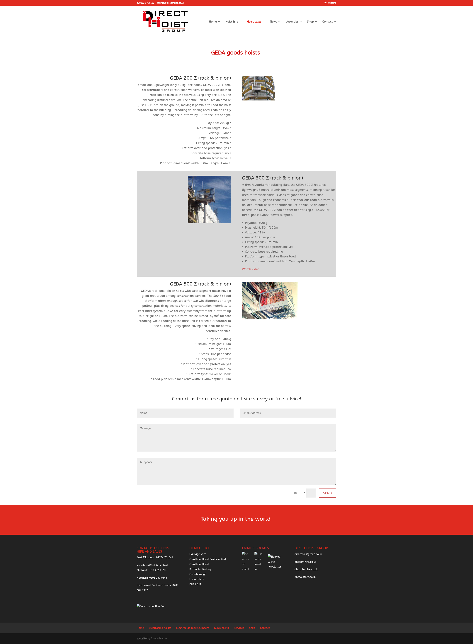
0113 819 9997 (159, 570)
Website (142, 638)
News (273, 21)
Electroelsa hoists (160, 628)
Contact (327, 21)
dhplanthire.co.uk (305, 561)
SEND (327, 493)
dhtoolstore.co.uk (305, 577)
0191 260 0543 (158, 577)
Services (239, 628)
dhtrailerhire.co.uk (306, 569)
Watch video (251, 269)
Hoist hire (231, 21)
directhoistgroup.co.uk (308, 554)
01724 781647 (164, 557)
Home (213, 21)
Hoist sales (254, 21)
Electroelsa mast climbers (192, 628)
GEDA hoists (221, 628)
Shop (310, 21)
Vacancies (292, 21)
